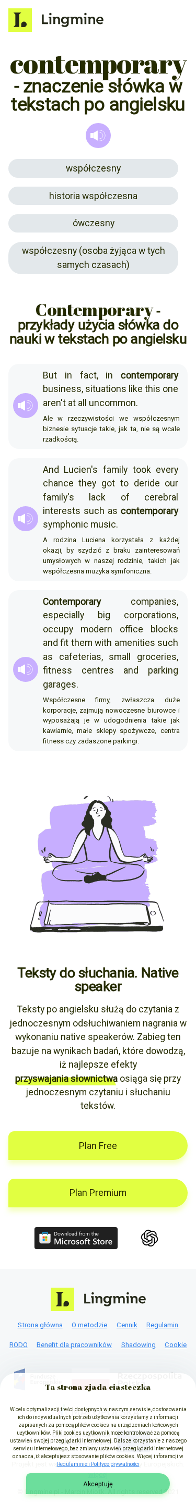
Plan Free (98, 1146)
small (120, 657)
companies (154, 601)
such (94, 511)
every (167, 469)
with (103, 643)
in (68, 375)
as (113, 511)
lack (97, 497)
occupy (58, 629)
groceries (157, 657)
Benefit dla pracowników (74, 1345)
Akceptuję (98, 1484)
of (125, 497)
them (82, 643)
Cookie (176, 1345)
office (131, 629)
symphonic (65, 524)
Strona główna (40, 1325)
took (142, 469)
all (82, 403)
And (51, 469)
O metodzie (89, 1325)
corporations (150, 615)
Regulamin (162, 1325)
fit (64, 643)
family (115, 469)
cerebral (161, 497)
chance (58, 483)
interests (61, 511)
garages (59, 684)
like (136, 389)
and (50, 643)
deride (147, 483)
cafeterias (80, 657)
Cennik (127, 1325)
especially (63, 615)
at (72, 403)
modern (96, 629)
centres (98, 670)
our (171, 483)
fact (88, 375)
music (103, 524)
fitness (57, 670)
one (170, 389)
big (104, 615)
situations (105, 389)
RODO (18, 1345)
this (152, 389)
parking (163, 670)
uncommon (112, 403)
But (50, 375)
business (62, 389)
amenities (134, 643)
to (124, 483)
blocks (164, 629)
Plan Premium (98, 1193)
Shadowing (138, 1345)
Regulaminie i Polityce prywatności (98, 1464)
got (108, 483)
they (87, 483)
